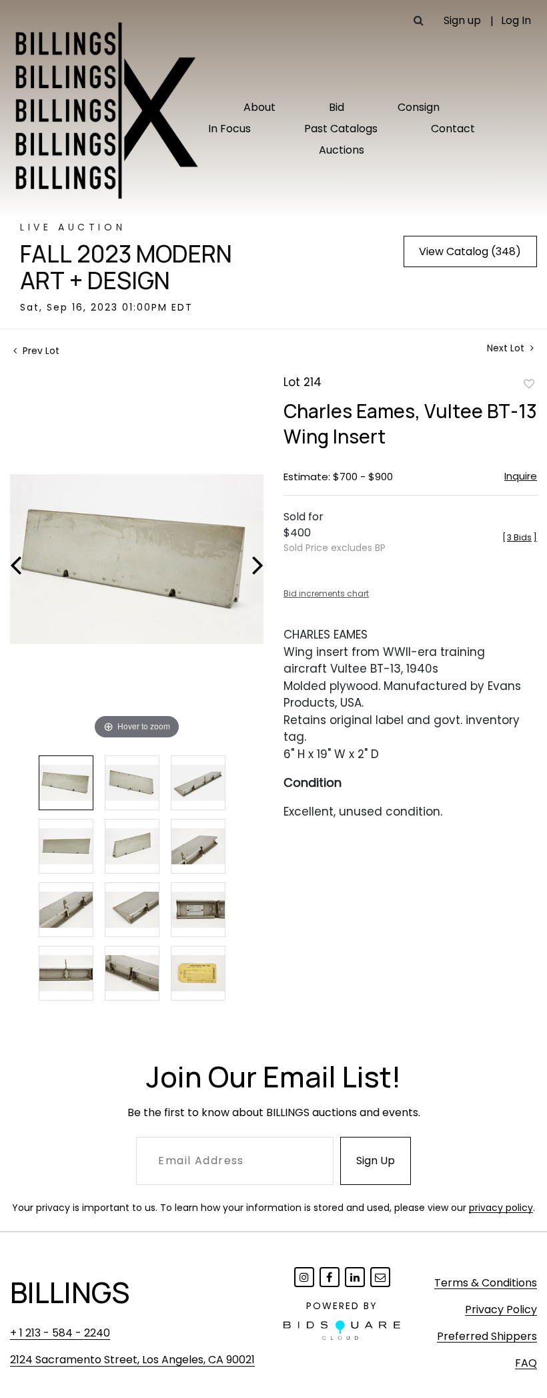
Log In (516, 20)
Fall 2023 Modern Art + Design (126, 267)
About (259, 107)
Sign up (462, 20)
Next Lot (507, 348)
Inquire (520, 476)
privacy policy (501, 1207)
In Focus (229, 128)
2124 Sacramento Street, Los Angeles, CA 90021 (132, 1359)
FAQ (526, 1363)
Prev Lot (39, 350)
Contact (453, 128)
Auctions (341, 150)
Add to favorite (529, 383)
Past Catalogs (341, 128)
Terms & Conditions (485, 1282)
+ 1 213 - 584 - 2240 (60, 1333)
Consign (419, 107)
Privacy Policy (501, 1309)
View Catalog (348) (470, 251)
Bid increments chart (326, 593)
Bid (336, 107)
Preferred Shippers (487, 1336)
